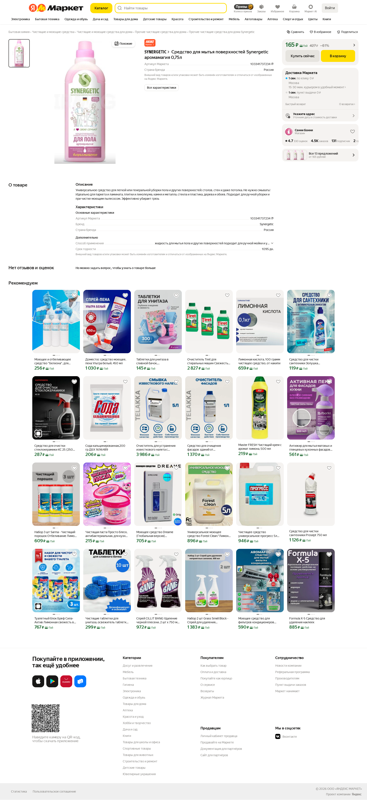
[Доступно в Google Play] (52, 686)
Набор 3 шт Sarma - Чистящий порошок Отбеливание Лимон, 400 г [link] (55, 534)
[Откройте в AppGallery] (66, 686)
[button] (149, 43)
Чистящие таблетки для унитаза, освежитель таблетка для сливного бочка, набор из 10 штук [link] (106, 620)
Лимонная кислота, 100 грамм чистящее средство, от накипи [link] (259, 361)
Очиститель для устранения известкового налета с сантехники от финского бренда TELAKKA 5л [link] (155, 447)
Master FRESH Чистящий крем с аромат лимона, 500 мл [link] (260, 446)
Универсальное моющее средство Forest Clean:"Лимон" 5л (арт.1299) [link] (208, 534)
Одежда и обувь (134, 697)
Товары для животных (138, 755)
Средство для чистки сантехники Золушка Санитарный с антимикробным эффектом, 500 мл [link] (310, 361)
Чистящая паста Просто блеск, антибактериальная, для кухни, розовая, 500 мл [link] (106, 534)
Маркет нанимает (287, 691)
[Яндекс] (356, 794)
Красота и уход (133, 716)
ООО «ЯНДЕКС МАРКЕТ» (344, 788)
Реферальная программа (292, 672)
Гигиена (128, 684)
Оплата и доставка (213, 672)
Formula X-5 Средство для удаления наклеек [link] (307, 620)
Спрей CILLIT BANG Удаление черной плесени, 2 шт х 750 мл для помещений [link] (157, 620)
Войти (330, 8)
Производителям (287, 678)
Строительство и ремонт (140, 761)
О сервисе (207, 684)
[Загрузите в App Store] (38, 686)
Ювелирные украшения (139, 774)
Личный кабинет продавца (218, 736)
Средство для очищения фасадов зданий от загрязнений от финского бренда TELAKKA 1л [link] (204, 447)
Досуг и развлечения (137, 665)
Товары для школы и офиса (141, 742)
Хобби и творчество (137, 723)
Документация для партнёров (221, 748)
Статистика (19, 791)
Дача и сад (130, 729)
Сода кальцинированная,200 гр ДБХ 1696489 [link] (105, 447)
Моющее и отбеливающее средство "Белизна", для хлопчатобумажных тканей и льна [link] (54, 361)
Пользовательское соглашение (54, 791)
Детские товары (134, 767)
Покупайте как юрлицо (216, 678)
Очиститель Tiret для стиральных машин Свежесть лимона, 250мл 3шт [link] (207, 361)
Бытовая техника (134, 678)
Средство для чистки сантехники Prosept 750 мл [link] (308, 533)
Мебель (128, 672)
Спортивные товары (137, 748)
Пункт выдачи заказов (290, 684)
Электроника (132, 691)
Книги (127, 735)
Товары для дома (134, 704)
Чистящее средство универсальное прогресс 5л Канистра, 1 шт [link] (257, 534)
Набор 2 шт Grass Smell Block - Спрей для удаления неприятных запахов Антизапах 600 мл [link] (207, 620)
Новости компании (288, 665)
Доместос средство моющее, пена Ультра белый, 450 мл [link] (105, 361)
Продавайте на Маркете (217, 742)
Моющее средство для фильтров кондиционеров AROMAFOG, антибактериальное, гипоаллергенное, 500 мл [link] (256, 620)
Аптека (128, 710)
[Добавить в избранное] (74, 295)
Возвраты (207, 691)
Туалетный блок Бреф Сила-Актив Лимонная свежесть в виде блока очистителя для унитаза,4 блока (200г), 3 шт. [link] (54, 620)
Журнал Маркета (212, 697)
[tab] (20, 19)
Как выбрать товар (213, 665)
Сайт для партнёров (214, 755)
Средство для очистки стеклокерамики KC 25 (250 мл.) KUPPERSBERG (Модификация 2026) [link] (53, 447)
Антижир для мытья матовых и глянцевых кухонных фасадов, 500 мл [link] (310, 447)
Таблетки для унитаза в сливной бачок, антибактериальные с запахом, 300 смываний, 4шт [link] (157, 361)
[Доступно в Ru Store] (80, 686)
